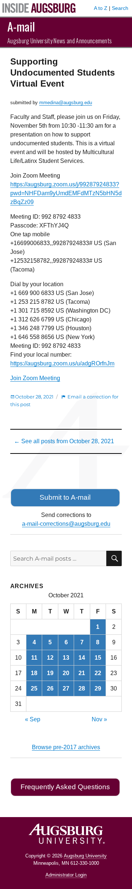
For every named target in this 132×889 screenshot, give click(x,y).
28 (81, 688)
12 (50, 658)
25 (34, 688)
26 (50, 688)
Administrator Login (66, 875)
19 (50, 673)
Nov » (99, 719)
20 (66, 673)
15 (98, 658)
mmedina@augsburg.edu (65, 102)
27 (66, 688)
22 (98, 673)
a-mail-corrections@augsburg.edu (66, 524)
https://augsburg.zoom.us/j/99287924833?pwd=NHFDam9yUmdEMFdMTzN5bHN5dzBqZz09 (66, 193)
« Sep (32, 719)
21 (81, 673)
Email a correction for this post (64, 400)
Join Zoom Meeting (35, 378)
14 (81, 658)
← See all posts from (64, 441)
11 (34, 658)
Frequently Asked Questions (65, 787)
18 (34, 673)
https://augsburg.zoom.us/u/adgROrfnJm (62, 363)
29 (98, 688)
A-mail (21, 26)
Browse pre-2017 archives (66, 747)
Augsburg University (85, 856)
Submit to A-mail (65, 497)
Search (120, 8)
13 (66, 658)
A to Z (100, 8)
